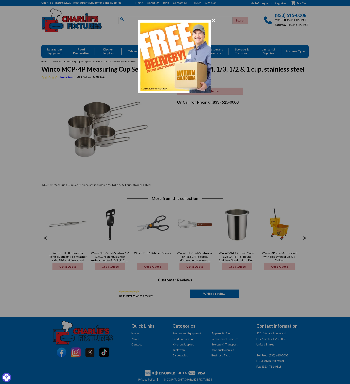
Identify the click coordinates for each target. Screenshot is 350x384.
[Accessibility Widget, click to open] (6, 377)
